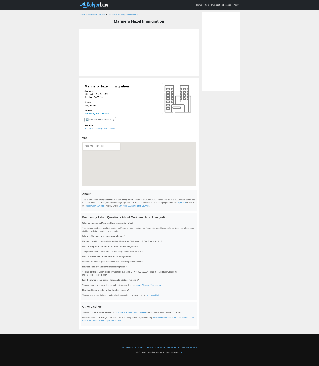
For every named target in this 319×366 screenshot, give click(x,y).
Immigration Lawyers (221, 5)
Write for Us (160, 347)
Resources (171, 347)
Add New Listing (154, 295)
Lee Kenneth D (184, 317)
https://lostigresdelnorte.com (96, 113)
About (236, 5)
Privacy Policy (190, 347)
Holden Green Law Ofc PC (165, 317)
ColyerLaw (181, 203)
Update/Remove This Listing (148, 285)
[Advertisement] (139, 52)
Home (199, 5)
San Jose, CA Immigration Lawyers (122, 14)
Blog (206, 5)
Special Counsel (113, 320)
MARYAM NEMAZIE (96, 320)
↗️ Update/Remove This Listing (100, 119)
